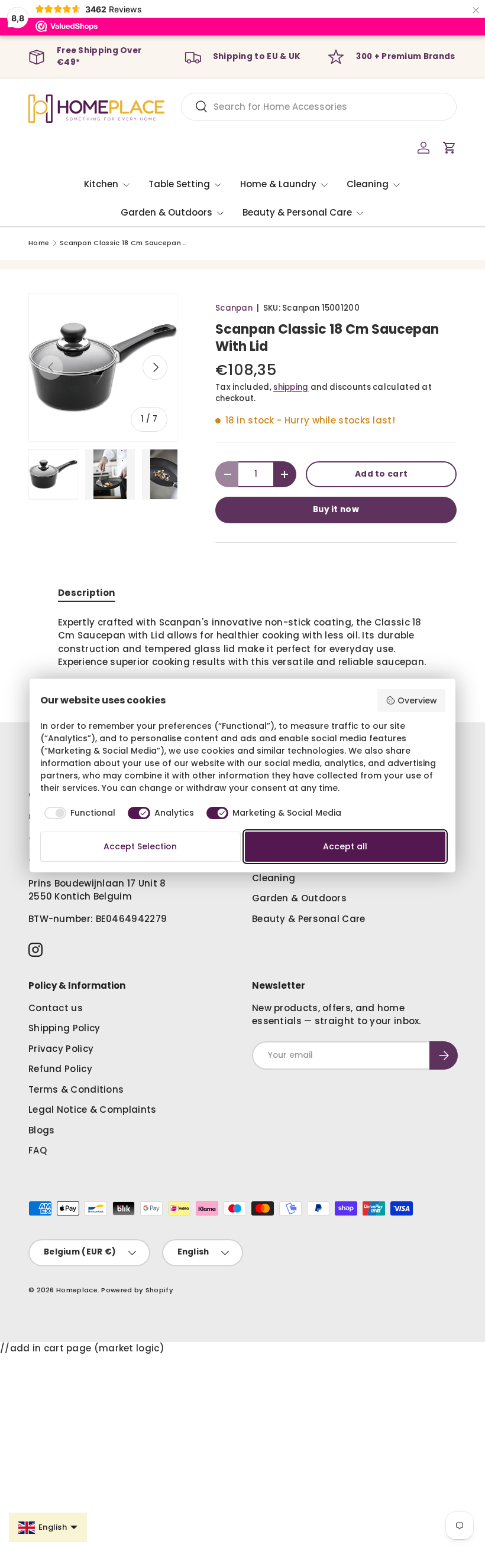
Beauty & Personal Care (309, 919)
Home (38, 243)
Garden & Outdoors (299, 898)
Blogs (41, 1130)
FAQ (37, 1150)
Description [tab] (86, 592)
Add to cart (381, 474)
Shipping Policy (64, 1028)
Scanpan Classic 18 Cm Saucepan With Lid (126, 243)
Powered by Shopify (137, 1290)
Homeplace (77, 1290)
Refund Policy (60, 1069)
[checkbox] (78, 813)
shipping (290, 387)
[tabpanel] (242, 642)
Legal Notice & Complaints (92, 1109)
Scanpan (234, 308)
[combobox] (319, 106)
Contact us (55, 1008)
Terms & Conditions (76, 1089)
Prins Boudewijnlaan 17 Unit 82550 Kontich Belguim (97, 890)
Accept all (345, 846)
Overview (417, 700)
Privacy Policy (60, 1048)
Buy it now (336, 509)
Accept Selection (140, 846)
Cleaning (273, 878)
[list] (103, 367)
